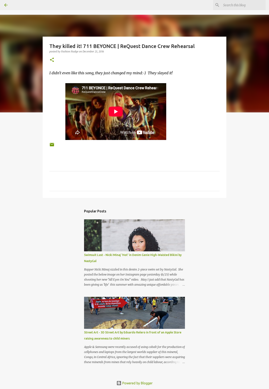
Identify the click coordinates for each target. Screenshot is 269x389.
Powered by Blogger (137, 383)
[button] (51, 60)
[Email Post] (51, 146)
